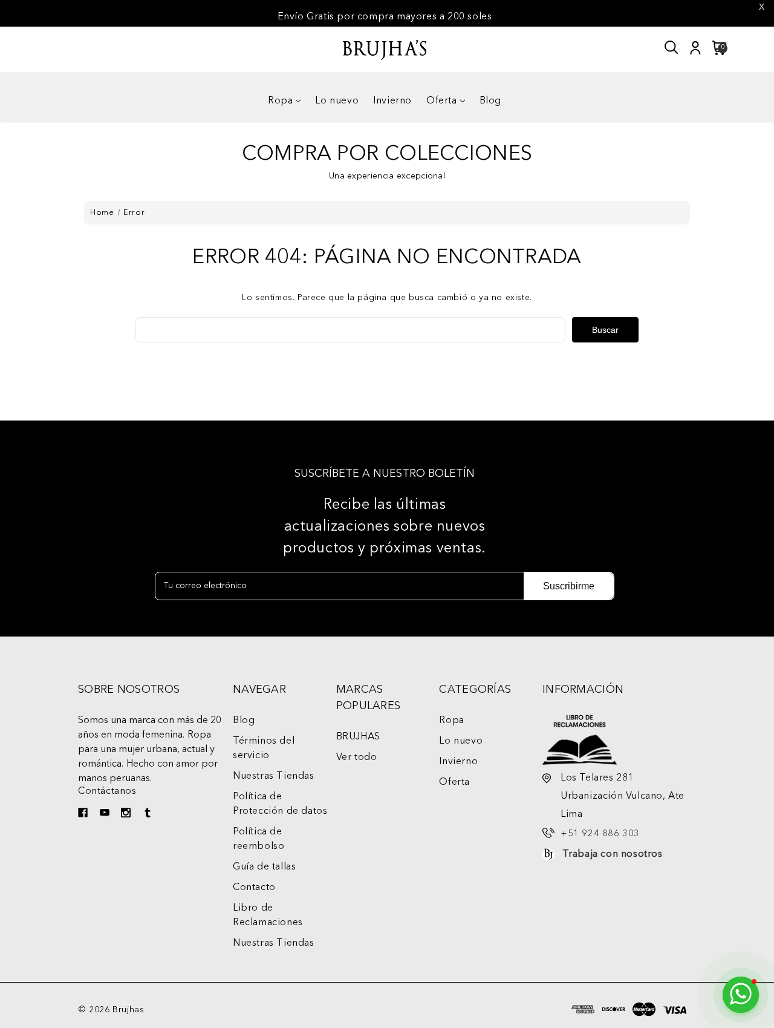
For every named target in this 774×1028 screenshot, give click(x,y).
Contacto (254, 887)
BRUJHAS (358, 737)
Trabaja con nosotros (612, 854)
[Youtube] (106, 814)
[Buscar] (672, 48)
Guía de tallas (264, 867)
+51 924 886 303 (600, 834)
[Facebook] (84, 814)
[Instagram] (127, 814)
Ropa (280, 101)
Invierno (392, 101)
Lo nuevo (337, 101)
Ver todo (356, 757)
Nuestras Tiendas (273, 776)
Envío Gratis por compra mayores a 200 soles (385, 17)
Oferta (441, 101)
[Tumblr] (149, 814)
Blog (490, 101)
